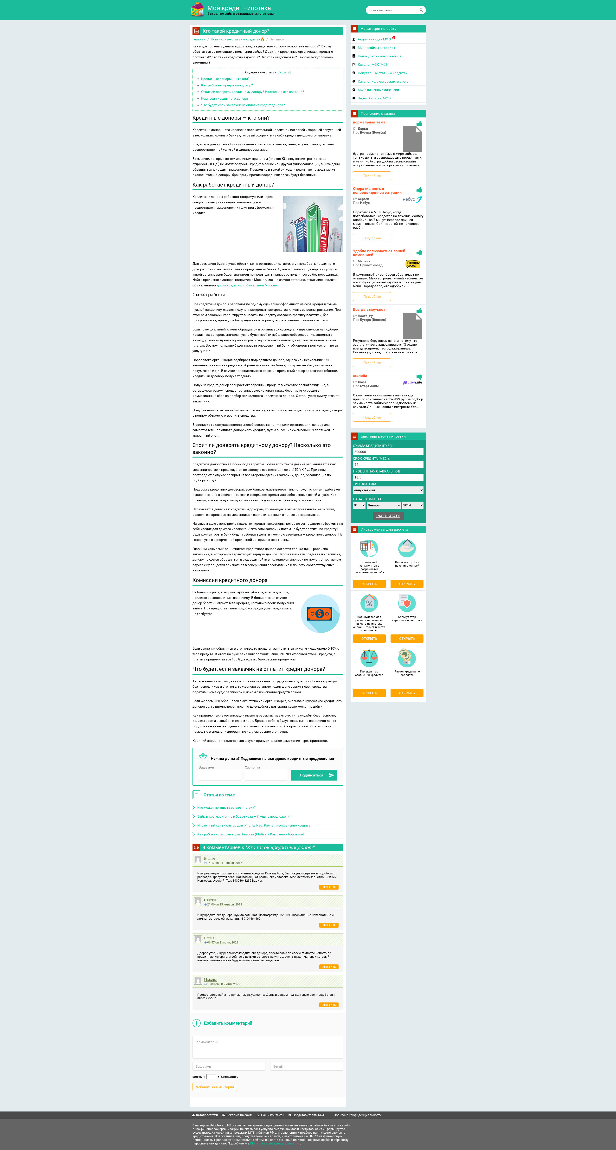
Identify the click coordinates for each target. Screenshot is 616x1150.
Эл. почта (252, 767)
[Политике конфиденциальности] (275, 1143)
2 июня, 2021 (228, 942)
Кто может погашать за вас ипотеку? (226, 807)
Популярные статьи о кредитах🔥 (237, 39)
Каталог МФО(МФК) (374, 64)
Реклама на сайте (239, 1115)
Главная (198, 39)
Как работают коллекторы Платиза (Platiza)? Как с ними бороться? (251, 834)
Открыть (369, 584)
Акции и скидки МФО (376, 38)
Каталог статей (207, 1115)
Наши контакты (272, 1115)
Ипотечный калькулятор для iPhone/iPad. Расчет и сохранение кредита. (254, 825)
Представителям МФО (309, 1115)
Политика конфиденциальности (358, 1115)
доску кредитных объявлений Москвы (247, 285)
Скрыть (283, 72)
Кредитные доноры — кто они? (225, 79)
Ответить (329, 887)
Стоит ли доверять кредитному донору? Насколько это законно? (252, 92)
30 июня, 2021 (229, 984)
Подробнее (372, 176)
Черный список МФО (374, 98)
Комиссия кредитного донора (224, 98)
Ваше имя (206, 767)
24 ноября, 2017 (230, 863)
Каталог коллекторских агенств (383, 81)
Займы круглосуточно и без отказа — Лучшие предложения (244, 816)
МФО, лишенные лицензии (378, 90)
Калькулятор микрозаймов (379, 56)
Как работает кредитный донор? (227, 85)
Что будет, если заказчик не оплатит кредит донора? (243, 105)
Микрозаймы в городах (376, 48)
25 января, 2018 (230, 904)
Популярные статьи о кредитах (382, 73)
